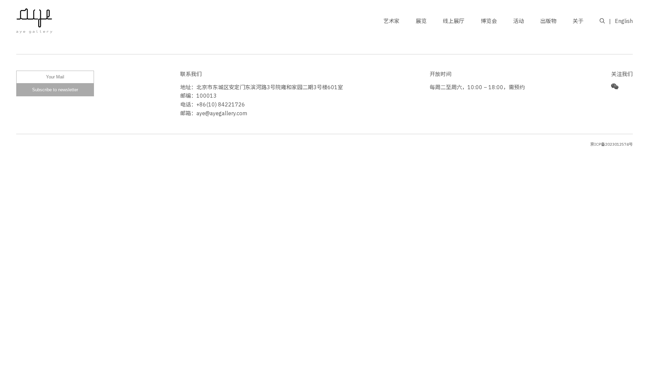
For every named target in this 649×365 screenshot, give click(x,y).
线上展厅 (453, 21)
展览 (421, 21)
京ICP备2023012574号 (611, 144)
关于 (578, 21)
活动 (518, 21)
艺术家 (391, 21)
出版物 (548, 21)
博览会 (489, 21)
